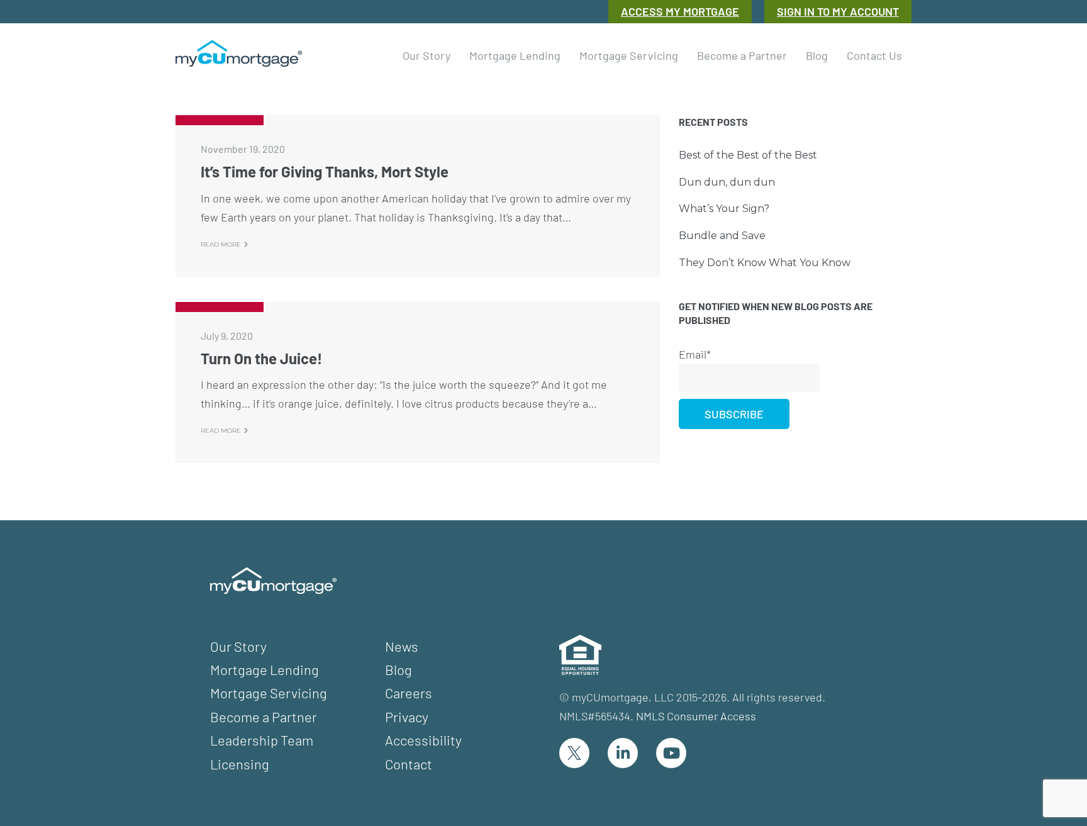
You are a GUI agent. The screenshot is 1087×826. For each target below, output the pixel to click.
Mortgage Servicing (268, 692)
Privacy (406, 716)
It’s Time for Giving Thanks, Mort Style (325, 171)
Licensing (239, 764)
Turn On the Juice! (261, 358)
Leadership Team (261, 740)
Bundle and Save (722, 236)
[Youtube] (671, 753)
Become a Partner (263, 716)
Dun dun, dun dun (727, 182)
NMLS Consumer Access (696, 716)
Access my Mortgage (680, 11)
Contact (408, 764)
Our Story (238, 646)
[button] (426, 53)
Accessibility (423, 740)
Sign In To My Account (838, 11)
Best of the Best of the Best (748, 155)
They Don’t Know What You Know (764, 263)
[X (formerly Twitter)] (574, 753)
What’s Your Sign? (724, 209)
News (401, 646)
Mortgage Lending (264, 669)
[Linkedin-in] (623, 753)
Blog (398, 669)
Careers (408, 692)
